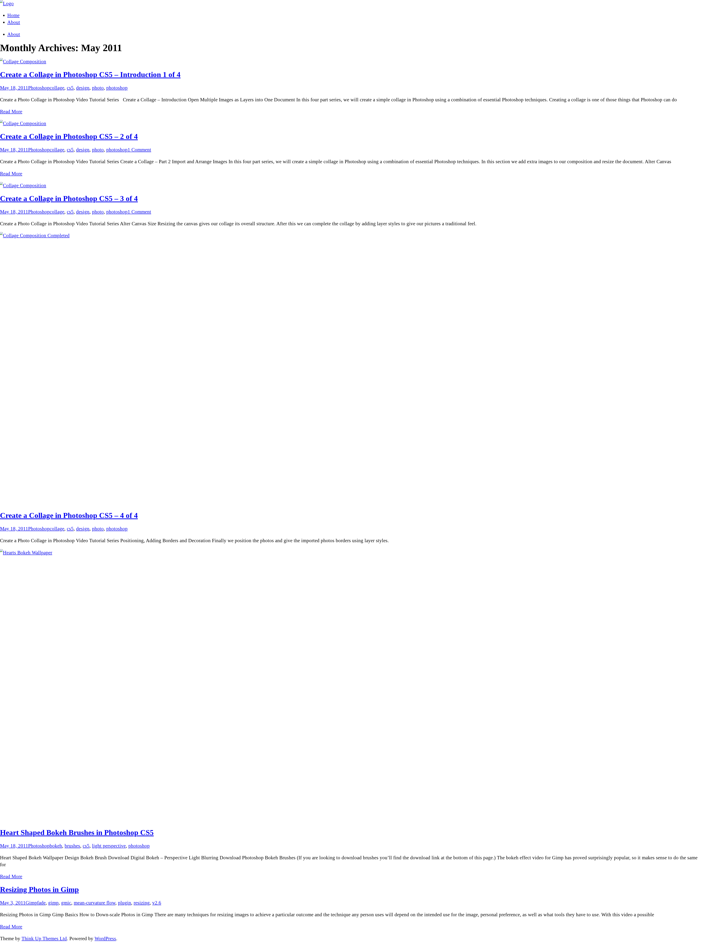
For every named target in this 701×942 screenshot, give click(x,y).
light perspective (109, 846)
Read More (11, 111)
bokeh (56, 846)
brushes (72, 846)
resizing (142, 902)
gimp (53, 902)
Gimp (31, 902)
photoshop (117, 88)
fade (41, 902)
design (82, 88)
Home (13, 15)
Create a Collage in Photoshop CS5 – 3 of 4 (69, 198)
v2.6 (156, 902)
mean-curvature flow (94, 902)
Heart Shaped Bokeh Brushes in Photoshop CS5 (77, 832)
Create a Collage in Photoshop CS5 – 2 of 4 (69, 136)
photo (98, 88)
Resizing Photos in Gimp (39, 889)
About (13, 34)
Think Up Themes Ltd (44, 938)
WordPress (105, 938)
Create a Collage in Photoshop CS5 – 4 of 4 (69, 515)
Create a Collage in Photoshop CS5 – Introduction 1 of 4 (90, 74)
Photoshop (39, 88)
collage (57, 88)
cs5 (70, 88)
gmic (66, 902)
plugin (124, 902)
